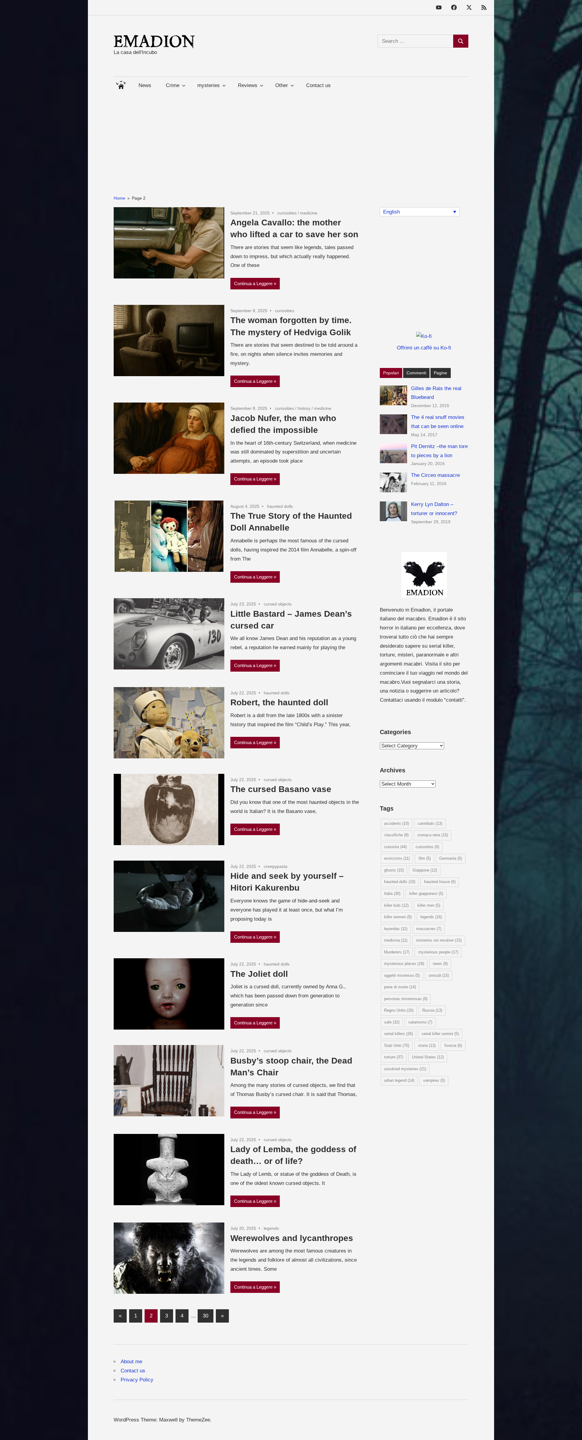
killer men (428, 905)
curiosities (286, 213)
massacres (428, 928)
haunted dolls (280, 506)
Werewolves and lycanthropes (291, 1238)
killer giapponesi (426, 893)
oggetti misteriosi (402, 975)
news (440, 963)
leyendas (395, 928)
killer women (398, 917)
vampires (434, 1080)
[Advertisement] (291, 136)
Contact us (318, 85)
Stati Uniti (396, 1045)
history (304, 408)
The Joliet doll (259, 974)
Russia (432, 1010)
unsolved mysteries (405, 1069)
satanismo (420, 1022)
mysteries (208, 85)
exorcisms (397, 858)
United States (428, 1057)
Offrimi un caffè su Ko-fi (424, 348)
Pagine (440, 372)
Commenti (416, 372)
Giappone (425, 870)
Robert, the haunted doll (279, 702)
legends (271, 1228)
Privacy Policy (137, 1380)
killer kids (396, 905)
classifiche (396, 835)
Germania (450, 858)
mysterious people (438, 952)
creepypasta (275, 866)
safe (392, 1022)
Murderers (397, 952)
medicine (308, 213)
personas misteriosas (405, 999)
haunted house (440, 881)
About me (131, 1361)
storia (427, 1045)
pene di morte (400, 987)
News (145, 85)
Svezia (453, 1045)
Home (121, 83)
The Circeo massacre (435, 475)
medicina (395, 940)
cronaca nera (432, 835)
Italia (392, 893)
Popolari (391, 372)
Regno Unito (398, 1010)
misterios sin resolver (439, 940)
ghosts (394, 870)
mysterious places (404, 963)
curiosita (395, 847)
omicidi (439, 975)
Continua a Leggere (253, 283)
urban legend (399, 1080)
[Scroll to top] (571, 1429)
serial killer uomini (440, 1033)
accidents (396, 823)
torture (393, 1057)
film (425, 858)
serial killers (398, 1033)
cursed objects (278, 604)
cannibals (430, 823)
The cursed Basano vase (280, 789)
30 (205, 1316)
